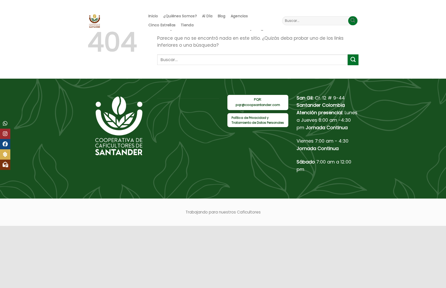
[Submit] (352, 21)
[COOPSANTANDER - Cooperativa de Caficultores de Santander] (112, 20)
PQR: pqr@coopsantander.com (258, 102)
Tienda (187, 25)
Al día (207, 16)
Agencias (239, 16)
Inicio (153, 16)
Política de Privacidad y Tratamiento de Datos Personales (258, 120)
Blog (222, 16)
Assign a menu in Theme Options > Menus (306, 5)
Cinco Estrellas (162, 25)
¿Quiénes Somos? (180, 16)
